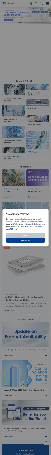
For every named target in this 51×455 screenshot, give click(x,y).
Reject (25, 235)
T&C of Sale (14, 229)
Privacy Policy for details (28, 226)
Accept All (25, 240)
